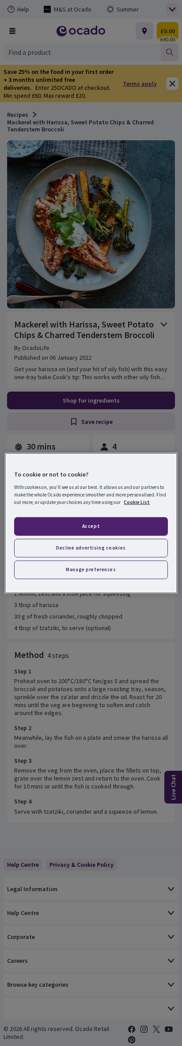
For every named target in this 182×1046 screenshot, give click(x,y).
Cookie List (137, 502)
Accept (91, 526)
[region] (90, 523)
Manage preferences (91, 569)
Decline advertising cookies (90, 547)
